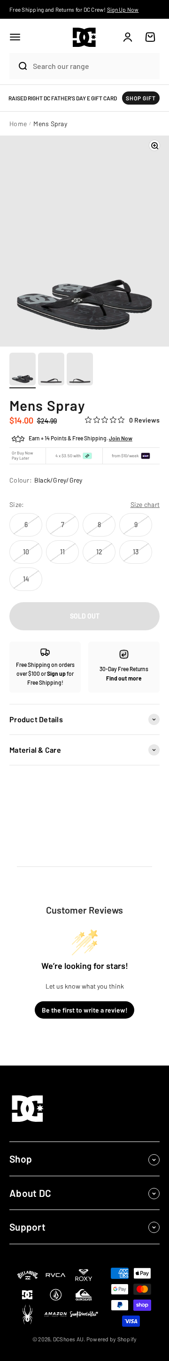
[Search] (18, 66)
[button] (15, 37)
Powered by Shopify (111, 1339)
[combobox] (94, 65)
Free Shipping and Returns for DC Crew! (74, 9)
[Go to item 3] (80, 370)
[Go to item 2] (51, 370)
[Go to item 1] (22, 370)
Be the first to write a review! (85, 1010)
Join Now (120, 438)
